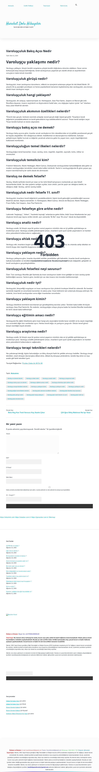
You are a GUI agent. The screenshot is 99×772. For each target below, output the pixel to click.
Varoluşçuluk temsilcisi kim (15, 399)
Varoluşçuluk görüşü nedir (15, 395)
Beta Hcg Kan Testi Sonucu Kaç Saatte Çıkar (26, 412)
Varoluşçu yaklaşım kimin (38, 386)
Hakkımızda (63, 5)
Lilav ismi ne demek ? (12, 550)
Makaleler (15, 373)
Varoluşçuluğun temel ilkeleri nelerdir (18, 390)
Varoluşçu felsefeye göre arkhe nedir (62, 382)
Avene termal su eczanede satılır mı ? (17, 561)
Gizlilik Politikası (28, 5)
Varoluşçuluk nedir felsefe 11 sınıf (57, 395)
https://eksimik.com (7, 517)
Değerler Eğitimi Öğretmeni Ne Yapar (17, 713)
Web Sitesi (9, 477)
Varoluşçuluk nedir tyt (77, 395)
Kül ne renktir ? (10, 586)
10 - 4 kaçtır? (10, 495)
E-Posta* (8, 467)
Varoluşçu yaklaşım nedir (57, 386)
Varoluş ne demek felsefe (15, 378)
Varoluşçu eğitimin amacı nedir (39, 382)
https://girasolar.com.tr (39, 517)
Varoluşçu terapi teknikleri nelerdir (17, 386)
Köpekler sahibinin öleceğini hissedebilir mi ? (19, 591)
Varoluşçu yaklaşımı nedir (76, 386)
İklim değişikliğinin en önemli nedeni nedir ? (18, 571)
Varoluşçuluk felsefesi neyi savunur (70, 390)
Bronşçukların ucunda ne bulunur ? (16, 556)
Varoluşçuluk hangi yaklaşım (35, 395)
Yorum (8, 433)
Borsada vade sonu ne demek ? (15, 566)
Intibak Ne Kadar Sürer (13, 701)
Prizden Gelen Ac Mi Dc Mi (32, 363)
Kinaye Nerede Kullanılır (13, 707)
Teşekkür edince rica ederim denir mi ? (17, 576)
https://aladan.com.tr (23, 517)
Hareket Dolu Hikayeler (23, 23)
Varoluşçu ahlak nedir (32, 378)
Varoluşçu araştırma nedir (66, 378)
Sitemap (52, 517)
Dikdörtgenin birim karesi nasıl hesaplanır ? (18, 581)
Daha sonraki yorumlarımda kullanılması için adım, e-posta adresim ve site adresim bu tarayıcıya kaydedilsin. (38, 490)
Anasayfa (11, 5)
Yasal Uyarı (46, 5)
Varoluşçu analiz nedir (49, 378)
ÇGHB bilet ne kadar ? (12, 545)
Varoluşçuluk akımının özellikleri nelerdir (44, 390)
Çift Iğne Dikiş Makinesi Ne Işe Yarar (76, 412)
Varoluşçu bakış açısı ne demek (17, 382)
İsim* (7, 457)
